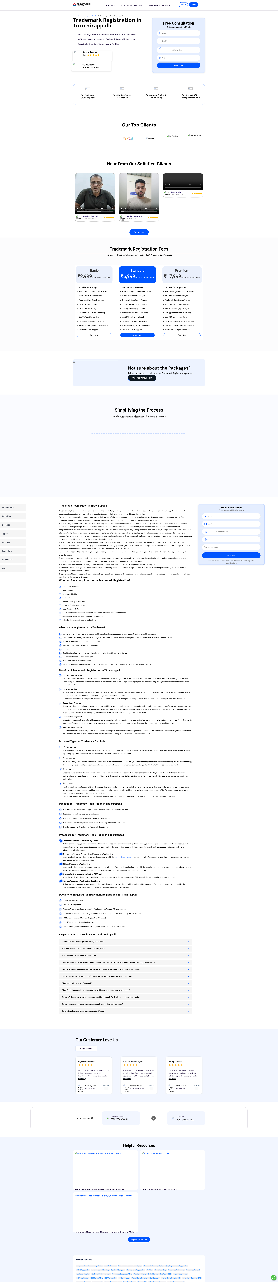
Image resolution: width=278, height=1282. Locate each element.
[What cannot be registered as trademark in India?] (105, 1170)
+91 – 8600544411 (120, 1120)
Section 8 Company (118, 1271)
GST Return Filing (97, 1279)
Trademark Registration (176, 1271)
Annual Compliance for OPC (191, 1279)
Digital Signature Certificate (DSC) (159, 1275)
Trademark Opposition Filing (122, 1275)
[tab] (86, 1048)
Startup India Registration (135, 1271)
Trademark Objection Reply (101, 1275)
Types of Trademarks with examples (159, 1190)
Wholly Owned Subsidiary (100, 1271)
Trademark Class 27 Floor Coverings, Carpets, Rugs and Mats (104, 1232)
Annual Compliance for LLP (171, 1279)
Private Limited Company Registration (90, 1267)
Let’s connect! (84, 1119)
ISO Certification (124, 1279)
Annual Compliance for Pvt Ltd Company (146, 1279)
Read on (106, 1085)
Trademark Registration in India (87, 16)
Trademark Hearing (83, 1275)
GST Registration (110, 1279)
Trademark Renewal (193, 1271)
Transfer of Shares (140, 1275)
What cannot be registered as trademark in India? (99, 1190)
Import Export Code (180, 1275)
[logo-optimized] (82, 3)
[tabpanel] (139, 1074)
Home (75, 16)
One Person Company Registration (130, 1267)
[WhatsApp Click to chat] (273, 1277)
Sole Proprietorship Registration (176, 1267)
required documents (123, 857)
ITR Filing (149, 1271)
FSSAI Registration (83, 1279)
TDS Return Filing (160, 1271)
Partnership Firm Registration (154, 1267)
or (154, 1119)
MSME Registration (83, 1271)
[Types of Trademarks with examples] (172, 1170)
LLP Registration (110, 1267)
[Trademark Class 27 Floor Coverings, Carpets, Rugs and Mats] (105, 1212)
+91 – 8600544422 (185, 1120)
